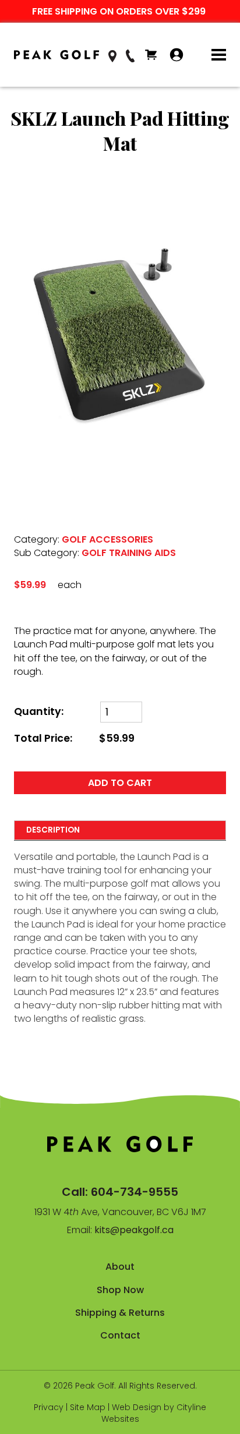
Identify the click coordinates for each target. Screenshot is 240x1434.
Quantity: (38, 711)
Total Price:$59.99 (74, 738)
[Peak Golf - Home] (56, 55)
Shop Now (120, 1290)
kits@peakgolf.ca (134, 1230)
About (120, 1266)
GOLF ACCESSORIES (107, 539)
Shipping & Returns (120, 1312)
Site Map (87, 1407)
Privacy (48, 1407)
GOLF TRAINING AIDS (129, 553)
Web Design (136, 1407)
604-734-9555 (134, 1192)
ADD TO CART (120, 782)
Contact (120, 1335)
